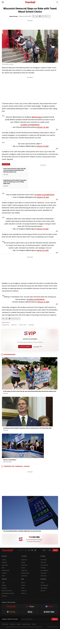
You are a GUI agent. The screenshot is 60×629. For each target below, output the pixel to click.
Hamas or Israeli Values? (9, 460)
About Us (23, 582)
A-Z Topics (24, 556)
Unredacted (4, 588)
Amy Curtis (5, 393)
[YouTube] (35, 550)
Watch (3, 567)
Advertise (23, 585)
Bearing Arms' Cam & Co (7, 590)
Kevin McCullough (44, 565)
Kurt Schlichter (44, 559)
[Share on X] (33, 16)
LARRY (3, 582)
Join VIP (55, 550)
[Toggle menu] (2, 2)
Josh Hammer (44, 573)
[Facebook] (32, 550)
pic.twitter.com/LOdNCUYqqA (44, 195)
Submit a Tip (24, 590)
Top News (4, 559)
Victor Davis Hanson (7, 462)
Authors (3, 575)
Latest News (4, 562)
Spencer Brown (13, 16)
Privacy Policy (12, 624)
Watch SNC (43, 590)
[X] (26, 550)
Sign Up (55, 619)
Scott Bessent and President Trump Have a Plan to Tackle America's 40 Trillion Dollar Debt (27, 428)
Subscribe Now (38, 346)
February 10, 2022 (43, 127)
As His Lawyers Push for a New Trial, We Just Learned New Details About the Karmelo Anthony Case (29, 391)
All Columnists (43, 575)
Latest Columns (5, 565)
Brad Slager (43, 567)
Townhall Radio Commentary (8, 593)
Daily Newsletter (44, 588)
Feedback (19, 624)
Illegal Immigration (25, 573)
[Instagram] (29, 550)
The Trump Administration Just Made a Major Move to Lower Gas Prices (22, 531)
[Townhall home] (7, 550)
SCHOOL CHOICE (23, 325)
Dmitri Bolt (5, 430)
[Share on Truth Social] (36, 16)
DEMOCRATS (14, 325)
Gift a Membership (44, 585)
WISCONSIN (31, 325)
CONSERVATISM (5, 325)
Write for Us (23, 593)
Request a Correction (26, 624)
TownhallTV (4, 573)
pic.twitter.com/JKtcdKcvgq (36, 299)
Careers (22, 588)
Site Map (33, 624)
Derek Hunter (43, 562)
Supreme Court (24, 575)
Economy (23, 567)
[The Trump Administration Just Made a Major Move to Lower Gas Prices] (30, 513)
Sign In (44, 550)
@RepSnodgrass (37, 117)
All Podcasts (4, 596)
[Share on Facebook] (40, 16)
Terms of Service (5, 624)
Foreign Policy (24, 570)
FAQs (50, 550)
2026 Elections (24, 559)
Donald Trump (24, 565)
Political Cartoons (5, 570)
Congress (23, 562)
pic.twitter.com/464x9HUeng (30, 125)
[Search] (57, 2)
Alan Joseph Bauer (45, 570)
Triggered (4, 585)
